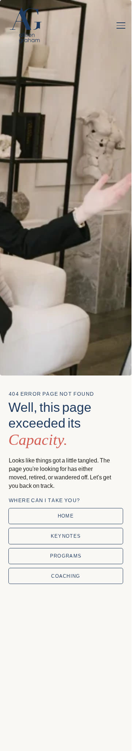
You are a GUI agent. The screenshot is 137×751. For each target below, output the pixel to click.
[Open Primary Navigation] (121, 25)
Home (66, 516)
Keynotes (66, 536)
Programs (65, 556)
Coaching (65, 576)
